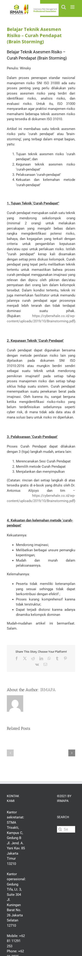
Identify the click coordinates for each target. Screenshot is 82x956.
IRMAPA (48, 689)
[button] (10, 753)
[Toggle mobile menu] (72, 7)
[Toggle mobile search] (63, 7)
